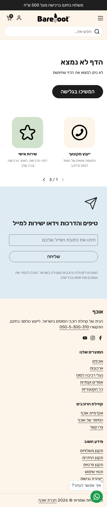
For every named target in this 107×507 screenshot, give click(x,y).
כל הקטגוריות (92, 389)
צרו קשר (96, 427)
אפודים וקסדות (91, 382)
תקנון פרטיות (93, 464)
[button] (9, 18)
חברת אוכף (48, 500)
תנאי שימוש (94, 471)
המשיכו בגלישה (78, 91)
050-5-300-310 (74, 326)
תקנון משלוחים (91, 450)
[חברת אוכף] (53, 18)
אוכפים (97, 361)
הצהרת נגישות (91, 478)
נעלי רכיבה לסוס (89, 375)
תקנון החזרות (92, 457)
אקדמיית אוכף (92, 413)
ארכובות (96, 368)
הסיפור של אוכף (90, 420)
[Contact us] (96, 496)
